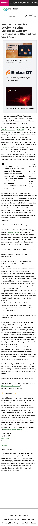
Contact (33, 523)
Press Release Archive (21, 515)
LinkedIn (4, 446)
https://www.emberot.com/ (10, 386)
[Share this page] (35, 16)
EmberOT (20, 130)
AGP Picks (4, 3)
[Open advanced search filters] (30, 16)
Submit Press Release (11, 519)
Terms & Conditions (27, 519)
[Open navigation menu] (3, 16)
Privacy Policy (24, 523)
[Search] (26, 16)
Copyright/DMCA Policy (10, 523)
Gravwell (4, 147)
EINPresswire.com (8, 130)
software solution (13, 232)
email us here (6, 438)
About (11, 515)
